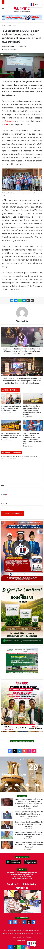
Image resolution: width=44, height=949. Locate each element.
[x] (15, 923)
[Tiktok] (29, 923)
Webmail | (21, 875)
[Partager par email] (28, 300)
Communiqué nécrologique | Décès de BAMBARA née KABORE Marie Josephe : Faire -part (29, 845)
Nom (3, 485)
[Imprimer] (32, 300)
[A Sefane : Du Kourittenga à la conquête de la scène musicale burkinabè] (11, 398)
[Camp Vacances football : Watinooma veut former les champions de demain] (11, 425)
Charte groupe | (25, 872)
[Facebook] (10, 947)
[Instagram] (27, 947)
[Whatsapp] (19, 947)
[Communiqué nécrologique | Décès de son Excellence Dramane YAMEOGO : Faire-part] (7, 825)
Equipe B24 (29, 875)
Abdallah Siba (8, 46)
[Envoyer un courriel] (13, 46)
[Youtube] (20, 923)
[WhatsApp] (20, 300)
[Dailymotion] (33, 923)
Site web (4, 504)
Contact (34, 872)
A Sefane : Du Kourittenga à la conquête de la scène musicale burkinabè (11, 408)
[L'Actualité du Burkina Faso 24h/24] (22, 9)
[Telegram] (24, 300)
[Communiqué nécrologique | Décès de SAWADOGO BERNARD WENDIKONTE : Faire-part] (7, 835)
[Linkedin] (23, 947)
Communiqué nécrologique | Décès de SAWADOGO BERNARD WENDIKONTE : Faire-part (29, 834)
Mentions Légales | (13, 872)
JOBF (5, 124)
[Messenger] (16, 300)
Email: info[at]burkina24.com (22, 878)
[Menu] (3, 9)
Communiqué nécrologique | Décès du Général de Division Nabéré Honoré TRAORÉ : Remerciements (29, 814)
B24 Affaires (21, 940)
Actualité (13, 26)
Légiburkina (9, 121)
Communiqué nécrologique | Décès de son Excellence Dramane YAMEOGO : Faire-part (29, 824)
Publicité (14, 875)
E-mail (4, 495)
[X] (14, 947)
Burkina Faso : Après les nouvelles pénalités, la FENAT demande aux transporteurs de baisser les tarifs (32, 410)
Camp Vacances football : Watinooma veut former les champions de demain (11, 435)
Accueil (6, 26)
